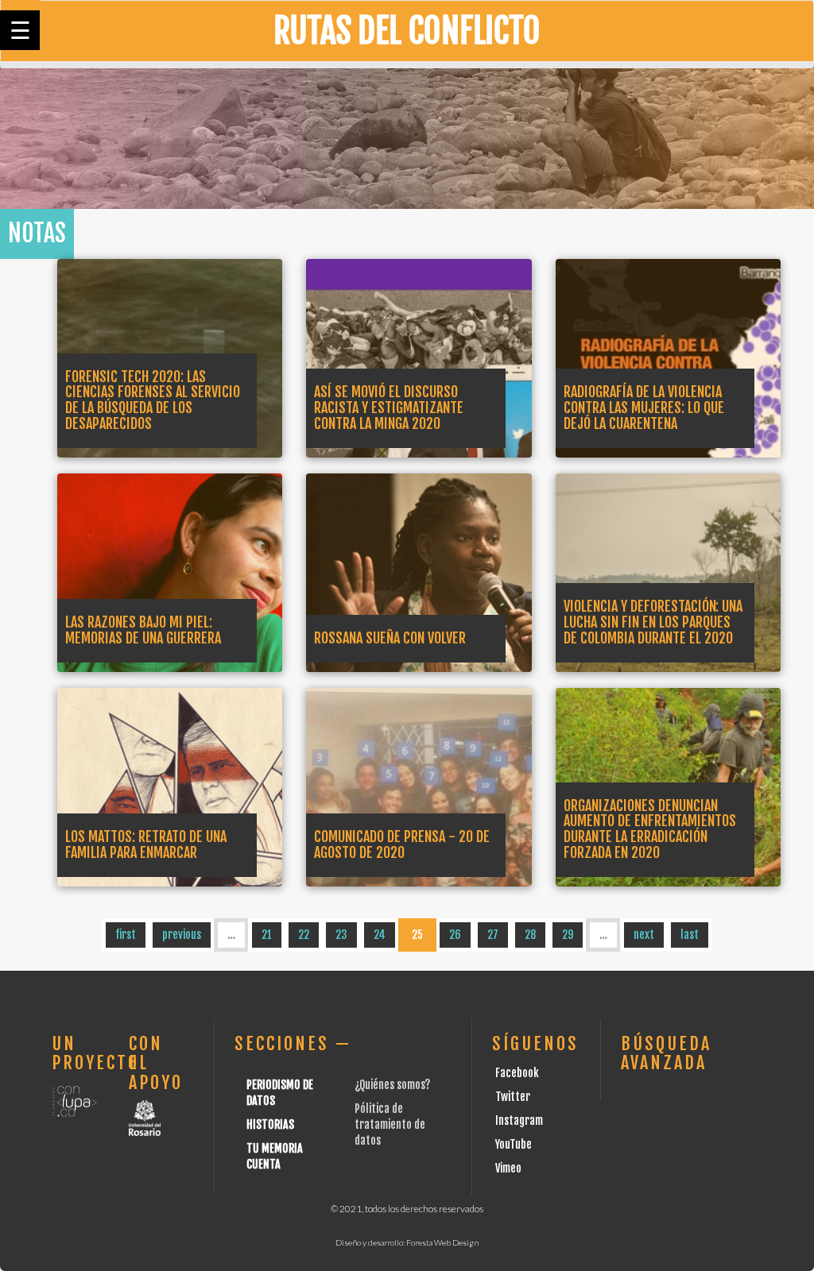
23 (341, 934)
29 (567, 934)
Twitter (512, 1096)
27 (492, 934)
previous (181, 934)
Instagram (519, 1120)
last (689, 934)
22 (303, 934)
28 (530, 934)
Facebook (517, 1073)
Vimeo (508, 1168)
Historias (270, 1124)
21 (267, 934)
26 (455, 934)
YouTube (513, 1144)
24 (380, 934)
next (644, 934)
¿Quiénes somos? (392, 1084)
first (125, 934)
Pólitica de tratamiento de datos (390, 1124)
